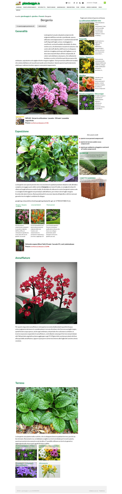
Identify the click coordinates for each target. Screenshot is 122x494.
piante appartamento (29, 7)
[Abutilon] (87, 84)
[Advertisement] (34, 14)
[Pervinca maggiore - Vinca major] (26, 452)
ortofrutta (41, 7)
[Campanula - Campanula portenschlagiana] (26, 470)
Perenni (41, 16)
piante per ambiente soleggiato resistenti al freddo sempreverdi (95, 148)
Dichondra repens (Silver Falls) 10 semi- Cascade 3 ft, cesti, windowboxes (49, 244)
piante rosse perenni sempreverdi (92, 138)
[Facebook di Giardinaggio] (74, 3)
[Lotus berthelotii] (38, 216)
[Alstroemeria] (49, 470)
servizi (18, 10)
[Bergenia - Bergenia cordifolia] (22, 216)
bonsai (83, 7)
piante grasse (51, 7)
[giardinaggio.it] (27, 3)
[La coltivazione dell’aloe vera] (87, 29)
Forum (68, 2)
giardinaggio (61, 7)
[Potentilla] (87, 47)
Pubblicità (102, 491)
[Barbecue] (93, 163)
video (100, 7)
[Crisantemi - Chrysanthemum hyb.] (49, 452)
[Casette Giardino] (93, 188)
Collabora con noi (93, 491)
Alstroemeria (43, 463)
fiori (77, 7)
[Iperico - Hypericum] (87, 65)
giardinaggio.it (26, 16)
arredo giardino (92, 7)
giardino (19, 7)
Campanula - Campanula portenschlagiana (24, 464)
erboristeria (71, 7)
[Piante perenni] (53, 216)
